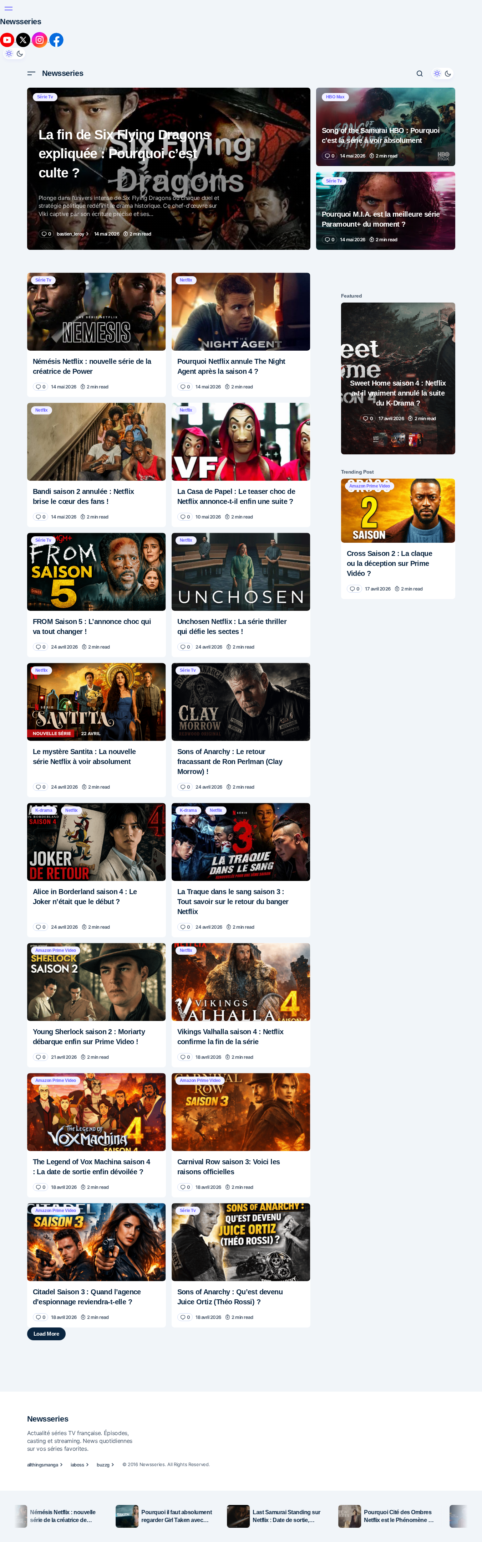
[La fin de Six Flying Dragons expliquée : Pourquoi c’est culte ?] (168, 169)
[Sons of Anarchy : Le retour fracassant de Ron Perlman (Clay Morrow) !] (241, 702)
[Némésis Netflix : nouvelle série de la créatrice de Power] (96, 312)
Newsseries (20, 21)
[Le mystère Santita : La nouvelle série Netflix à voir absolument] (96, 702)
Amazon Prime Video (55, 950)
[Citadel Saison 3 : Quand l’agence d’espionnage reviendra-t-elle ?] (96, 1242)
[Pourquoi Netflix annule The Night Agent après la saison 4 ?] (241, 312)
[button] (8, 8)
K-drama (43, 810)
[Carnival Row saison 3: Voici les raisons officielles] (241, 1112)
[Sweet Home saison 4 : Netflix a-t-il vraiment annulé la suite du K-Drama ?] (398, 379)
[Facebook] (56, 39)
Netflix (186, 280)
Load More (46, 1334)
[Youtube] (8, 39)
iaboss (77, 1465)
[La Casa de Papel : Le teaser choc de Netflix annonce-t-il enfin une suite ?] (241, 442)
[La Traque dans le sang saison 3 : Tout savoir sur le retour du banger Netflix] (241, 842)
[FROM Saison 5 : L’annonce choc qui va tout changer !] (96, 572)
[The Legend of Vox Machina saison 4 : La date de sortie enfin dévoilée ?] (96, 1112)
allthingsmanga (42, 1465)
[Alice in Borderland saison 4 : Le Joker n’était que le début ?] (96, 842)
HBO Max (335, 96)
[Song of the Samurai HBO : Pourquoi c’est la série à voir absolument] (385, 127)
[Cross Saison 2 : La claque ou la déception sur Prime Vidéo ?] (398, 511)
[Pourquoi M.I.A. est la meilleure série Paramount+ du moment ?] (385, 211)
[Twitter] (24, 39)
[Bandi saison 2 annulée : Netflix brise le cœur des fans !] (96, 442)
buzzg (103, 1465)
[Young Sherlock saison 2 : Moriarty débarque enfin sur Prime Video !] (96, 982)
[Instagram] (40, 39)
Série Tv (45, 96)
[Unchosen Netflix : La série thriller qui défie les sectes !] (241, 572)
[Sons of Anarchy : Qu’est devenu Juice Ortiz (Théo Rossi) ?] (241, 1242)
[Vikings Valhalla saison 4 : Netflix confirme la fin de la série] (241, 982)
